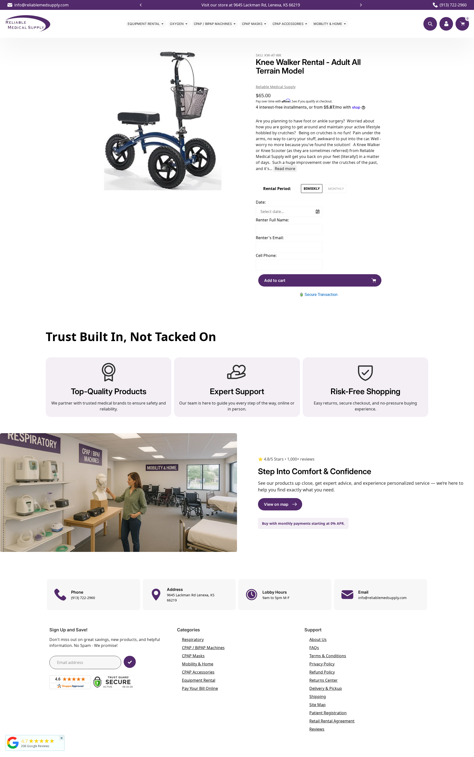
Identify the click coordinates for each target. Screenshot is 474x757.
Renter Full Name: (272, 220)
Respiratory (193, 639)
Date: (261, 202)
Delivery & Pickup (325, 688)
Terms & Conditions (327, 656)
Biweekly (312, 188)
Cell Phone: (266, 255)
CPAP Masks (193, 656)
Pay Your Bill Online (200, 688)
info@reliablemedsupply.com (41, 5)
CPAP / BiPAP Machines (203, 647)
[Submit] (130, 662)
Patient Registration (328, 713)
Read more (285, 168)
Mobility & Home (197, 664)
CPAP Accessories (198, 672)
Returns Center (323, 680)
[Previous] (140, 4)
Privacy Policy (322, 664)
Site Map (317, 704)
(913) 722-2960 (453, 5)
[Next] (360, 4)
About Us (318, 639)
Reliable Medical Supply (276, 86)
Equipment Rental (198, 680)
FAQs (314, 647)
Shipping (317, 696)
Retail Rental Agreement (332, 721)
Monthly (336, 188)
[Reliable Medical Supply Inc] (13, 748)
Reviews (316, 729)
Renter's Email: (270, 237)
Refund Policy (322, 672)
